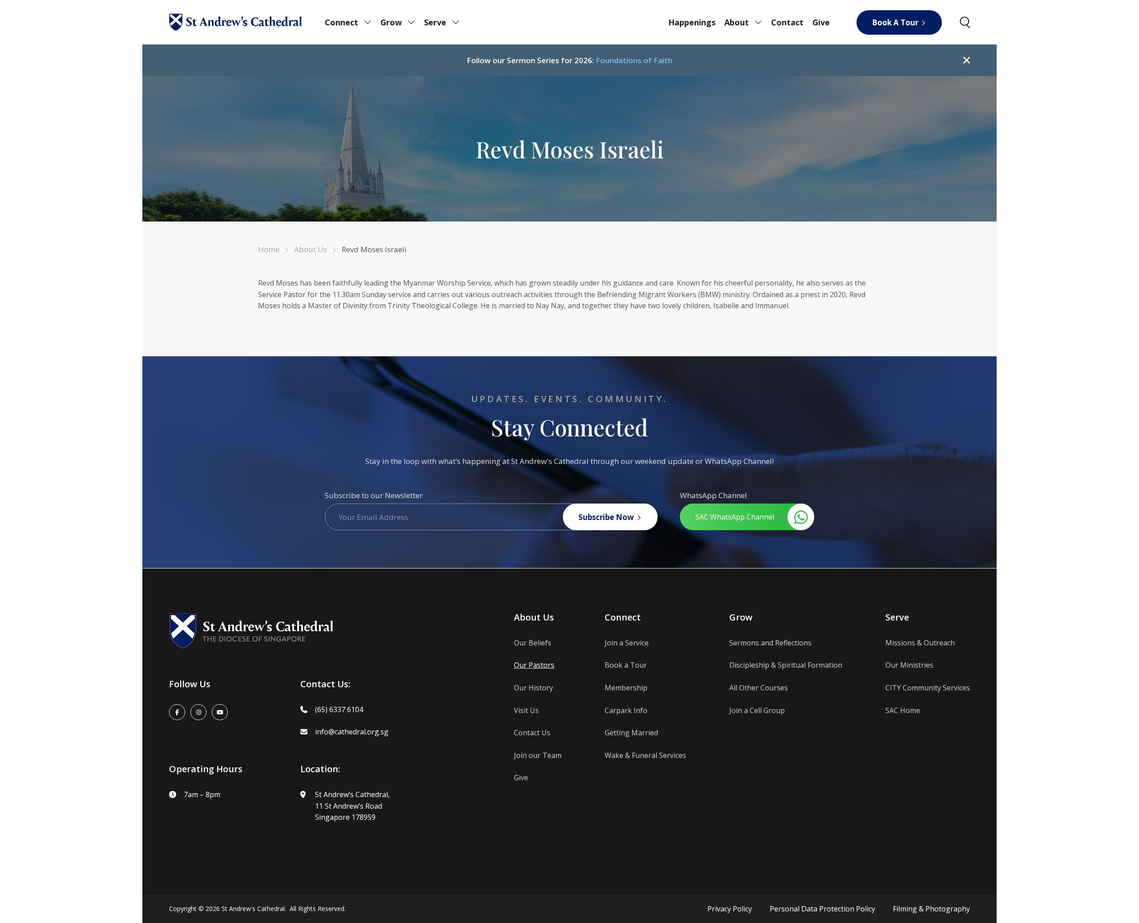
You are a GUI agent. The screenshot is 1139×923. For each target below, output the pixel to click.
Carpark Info (626, 710)
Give (821, 22)
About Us (310, 249)
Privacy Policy (729, 908)
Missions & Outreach (920, 643)
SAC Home (902, 710)
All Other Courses (758, 688)
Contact (787, 22)
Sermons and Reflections (770, 643)
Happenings (691, 22)
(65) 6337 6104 (339, 709)
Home (268, 249)
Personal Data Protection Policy (822, 908)
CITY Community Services (927, 688)
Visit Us (526, 710)
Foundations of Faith (634, 60)
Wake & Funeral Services (645, 755)
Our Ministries (909, 665)
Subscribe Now (606, 517)
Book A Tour (895, 22)
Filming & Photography (931, 908)
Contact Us (532, 733)
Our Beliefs (532, 643)
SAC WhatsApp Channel (734, 517)
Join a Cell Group (757, 710)
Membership (626, 688)
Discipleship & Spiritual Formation (785, 665)
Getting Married (631, 733)
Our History (533, 688)
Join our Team (537, 755)
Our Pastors (534, 665)
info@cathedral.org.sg (351, 732)
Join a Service (627, 643)
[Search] (965, 22)
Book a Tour (626, 665)
